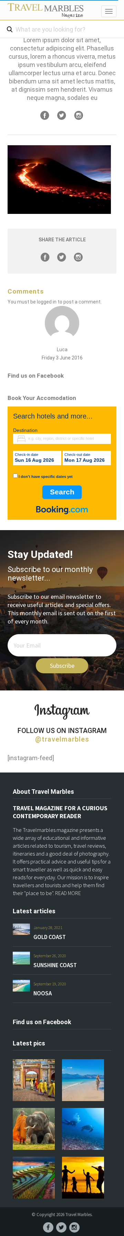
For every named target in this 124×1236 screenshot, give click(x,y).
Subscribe (62, 666)
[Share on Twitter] (61, 115)
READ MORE (68, 893)
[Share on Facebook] (44, 115)
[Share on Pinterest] (78, 115)
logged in (46, 302)
